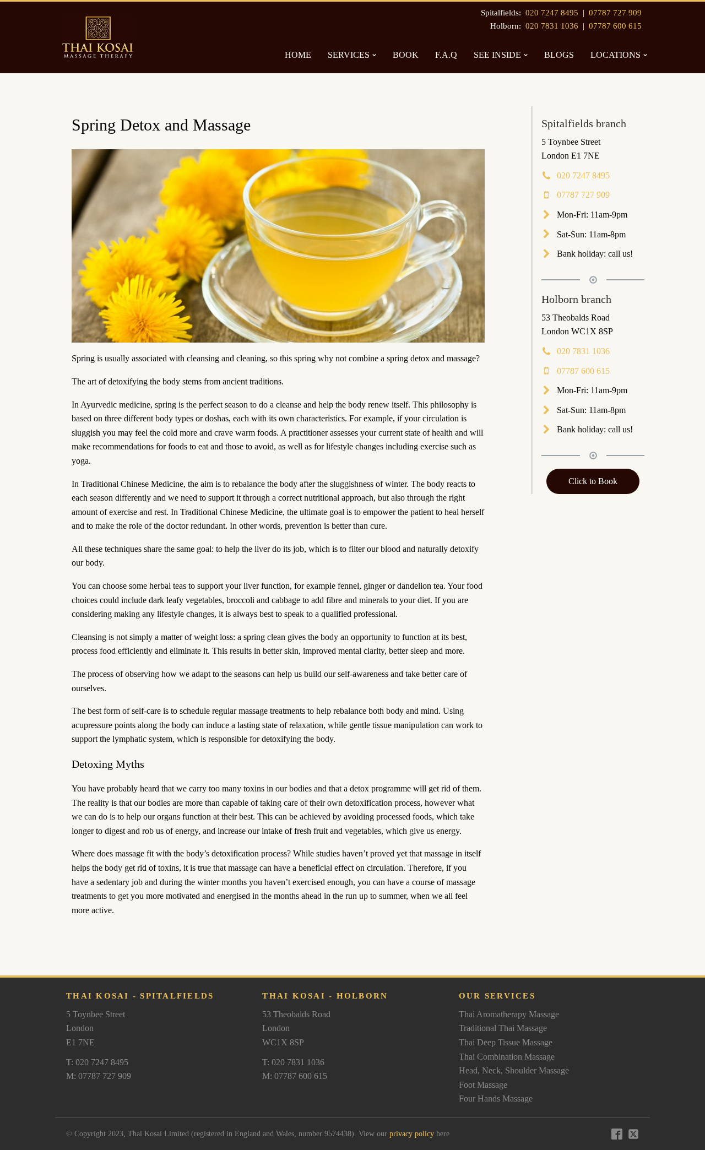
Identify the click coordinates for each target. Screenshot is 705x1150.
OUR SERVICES (497, 995)
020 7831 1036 (551, 25)
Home (298, 54)
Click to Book (592, 481)
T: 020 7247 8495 (97, 1062)
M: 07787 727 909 (98, 1076)
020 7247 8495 (551, 12)
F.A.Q (446, 54)
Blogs (559, 54)
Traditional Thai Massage (503, 1028)
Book (406, 54)
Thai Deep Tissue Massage (505, 1042)
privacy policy (411, 1134)
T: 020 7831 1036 (293, 1062)
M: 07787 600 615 (294, 1076)
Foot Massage (483, 1084)
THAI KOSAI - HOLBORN (325, 995)
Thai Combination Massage (507, 1056)
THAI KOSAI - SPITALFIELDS (140, 995)
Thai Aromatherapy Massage (509, 1014)
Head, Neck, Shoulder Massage (514, 1070)
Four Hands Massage (496, 1098)
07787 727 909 (615, 12)
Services (349, 54)
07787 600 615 (615, 25)
